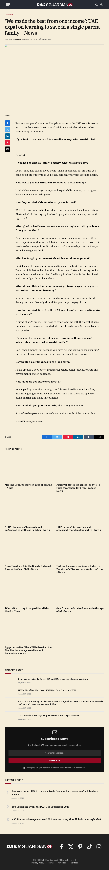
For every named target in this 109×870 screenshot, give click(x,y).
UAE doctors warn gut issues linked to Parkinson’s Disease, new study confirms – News (79, 569)
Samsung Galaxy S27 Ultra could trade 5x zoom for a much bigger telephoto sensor (54, 793)
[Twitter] (7, 129)
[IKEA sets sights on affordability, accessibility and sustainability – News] (80, 509)
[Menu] (8, 4)
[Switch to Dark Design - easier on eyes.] (101, 4)
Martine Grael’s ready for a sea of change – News (28, 486)
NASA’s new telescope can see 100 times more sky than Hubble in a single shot (56, 819)
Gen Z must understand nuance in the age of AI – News (80, 610)
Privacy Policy (69, 768)
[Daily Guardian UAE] (54, 4)
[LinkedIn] (7, 136)
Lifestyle (9, 15)
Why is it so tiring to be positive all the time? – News (27, 610)
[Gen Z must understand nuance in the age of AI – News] (80, 591)
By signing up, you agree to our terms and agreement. (56, 768)
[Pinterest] (7, 142)
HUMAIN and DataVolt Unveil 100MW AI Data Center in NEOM (47, 690)
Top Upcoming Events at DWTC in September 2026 (40, 806)
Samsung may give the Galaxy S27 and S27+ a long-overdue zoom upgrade (53, 679)
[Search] (96, 4)
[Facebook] (7, 123)
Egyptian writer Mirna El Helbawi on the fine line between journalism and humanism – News (28, 650)
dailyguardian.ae (14, 39)
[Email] (7, 149)
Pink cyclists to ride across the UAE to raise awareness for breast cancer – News (78, 487)
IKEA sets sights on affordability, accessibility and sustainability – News (78, 529)
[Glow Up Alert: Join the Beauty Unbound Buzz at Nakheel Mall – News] (29, 548)
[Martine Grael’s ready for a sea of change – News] (29, 467)
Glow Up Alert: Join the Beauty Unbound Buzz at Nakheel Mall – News (28, 568)
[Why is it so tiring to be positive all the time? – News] (29, 591)
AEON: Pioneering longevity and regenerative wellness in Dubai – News (27, 529)
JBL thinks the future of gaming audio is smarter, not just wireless (48, 715)
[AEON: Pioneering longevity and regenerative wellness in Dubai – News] (29, 509)
